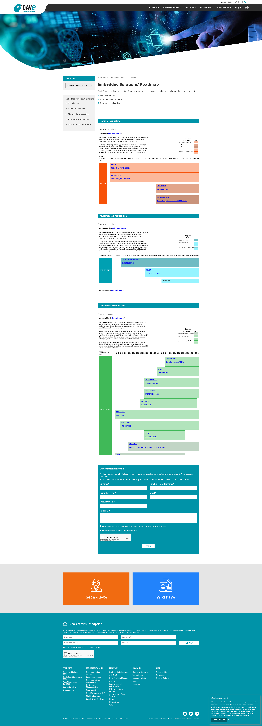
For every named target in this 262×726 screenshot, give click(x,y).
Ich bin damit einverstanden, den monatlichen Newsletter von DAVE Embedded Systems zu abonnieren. (134, 526)
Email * (153, 493)
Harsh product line (76, 108)
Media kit (136, 684)
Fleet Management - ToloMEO (70, 683)
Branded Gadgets (162, 678)
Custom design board (94, 677)
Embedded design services (93, 673)
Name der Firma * (108, 493)
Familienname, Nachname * (162, 484)
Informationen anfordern (79, 124)
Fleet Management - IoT (95, 693)
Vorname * (104, 484)
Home (100, 77)
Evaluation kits (68, 690)
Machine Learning (93, 696)
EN (236, 2)
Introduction (73, 103)
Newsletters (114, 702)
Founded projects (139, 678)
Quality (112, 681)
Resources (189, 7)
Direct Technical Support (118, 678)
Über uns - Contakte (140, 672)
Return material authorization (115, 685)
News (111, 699)
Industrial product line (78, 119)
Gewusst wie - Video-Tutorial (117, 695)
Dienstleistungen (171, 7)
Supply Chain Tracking (95, 699)
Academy (136, 681)
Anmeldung (227, 2)
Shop (237, 7)
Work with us (138, 675)
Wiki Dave (166, 597)
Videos (111, 705)
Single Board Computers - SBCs (73, 678)
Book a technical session (118, 672)
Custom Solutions (69, 687)
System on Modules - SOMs (71, 673)
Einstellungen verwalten (235, 720)
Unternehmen (223, 7)
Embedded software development (93, 681)
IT (240, 2)
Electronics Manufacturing (92, 686)
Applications (205, 7)
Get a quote (96, 597)
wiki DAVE (113, 675)
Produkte (153, 7)
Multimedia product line (79, 114)
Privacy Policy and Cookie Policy (160, 719)
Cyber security (91, 690)
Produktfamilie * (107, 502)
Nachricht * (105, 511)
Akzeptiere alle (219, 720)
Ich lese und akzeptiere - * (120, 530)
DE (244, 2)
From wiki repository (107, 129)
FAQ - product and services (116, 690)
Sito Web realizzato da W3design (186, 719)
